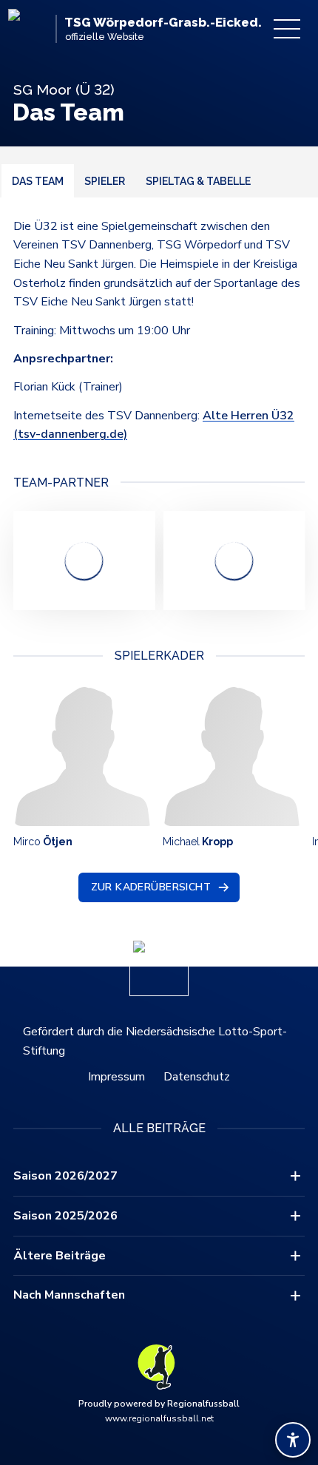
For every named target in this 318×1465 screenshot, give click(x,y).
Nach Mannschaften (69, 1295)
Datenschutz (196, 1077)
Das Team (38, 181)
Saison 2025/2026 (65, 1216)
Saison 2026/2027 (65, 1176)
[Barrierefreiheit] (293, 1440)
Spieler (104, 181)
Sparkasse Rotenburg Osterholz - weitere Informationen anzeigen (84, 560)
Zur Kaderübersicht (151, 887)
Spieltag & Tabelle (198, 181)
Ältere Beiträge (59, 1256)
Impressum (116, 1077)
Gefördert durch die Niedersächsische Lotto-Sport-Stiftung (155, 1041)
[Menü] (287, 29)
